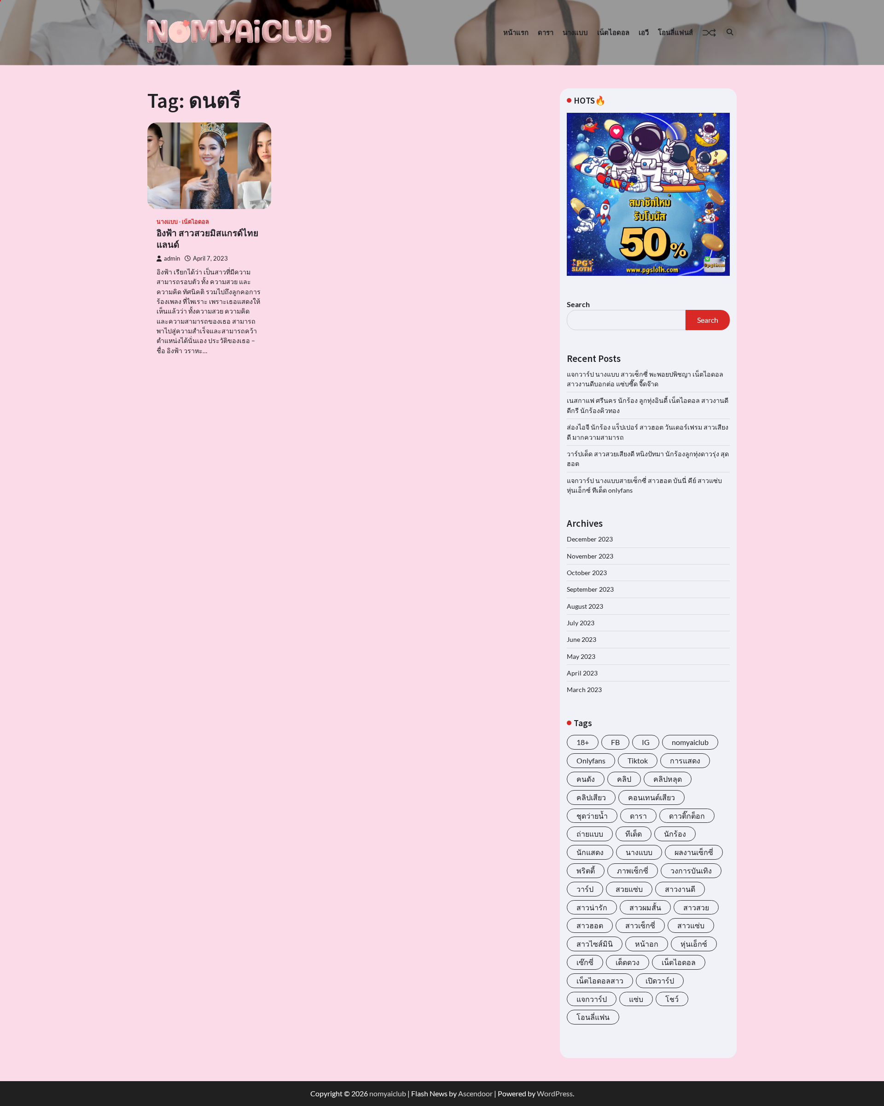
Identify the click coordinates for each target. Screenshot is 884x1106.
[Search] (730, 33)
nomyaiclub (690, 742)
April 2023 (582, 673)
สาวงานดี (680, 889)
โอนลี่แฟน (593, 1017)
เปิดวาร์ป (660, 980)
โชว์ (672, 999)
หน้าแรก (516, 32)
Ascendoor (475, 1093)
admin (172, 258)
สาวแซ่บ (690, 925)
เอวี (644, 32)
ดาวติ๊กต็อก (687, 815)
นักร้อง (675, 833)
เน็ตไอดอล (613, 32)
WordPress (555, 1093)
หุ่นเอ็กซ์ (693, 943)
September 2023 (590, 589)
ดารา (545, 32)
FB (615, 742)
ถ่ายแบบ (589, 833)
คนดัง (585, 778)
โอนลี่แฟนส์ (675, 32)
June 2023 (581, 639)
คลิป (624, 778)
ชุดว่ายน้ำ (592, 815)
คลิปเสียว (591, 797)
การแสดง (685, 760)
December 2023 (590, 539)
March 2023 (584, 689)
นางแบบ (575, 32)
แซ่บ (636, 999)
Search (578, 304)
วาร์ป (584, 889)
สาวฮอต (589, 925)
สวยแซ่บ (629, 889)
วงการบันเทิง (691, 870)
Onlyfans (590, 760)
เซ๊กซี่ (584, 962)
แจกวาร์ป (591, 999)
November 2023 (590, 556)
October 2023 (587, 572)
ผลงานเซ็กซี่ (694, 852)
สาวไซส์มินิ (594, 943)
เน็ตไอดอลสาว (599, 980)
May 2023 (581, 656)
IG (646, 742)
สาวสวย (696, 907)
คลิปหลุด (667, 778)
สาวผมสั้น (645, 907)
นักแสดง (590, 852)
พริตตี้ (585, 870)
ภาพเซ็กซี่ (632, 870)
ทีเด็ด (633, 833)
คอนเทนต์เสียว (651, 797)
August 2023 (585, 606)
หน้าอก (646, 943)
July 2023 (580, 623)
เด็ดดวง (628, 962)
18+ (582, 742)
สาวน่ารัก (591, 907)
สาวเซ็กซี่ (640, 925)
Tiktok (638, 760)
